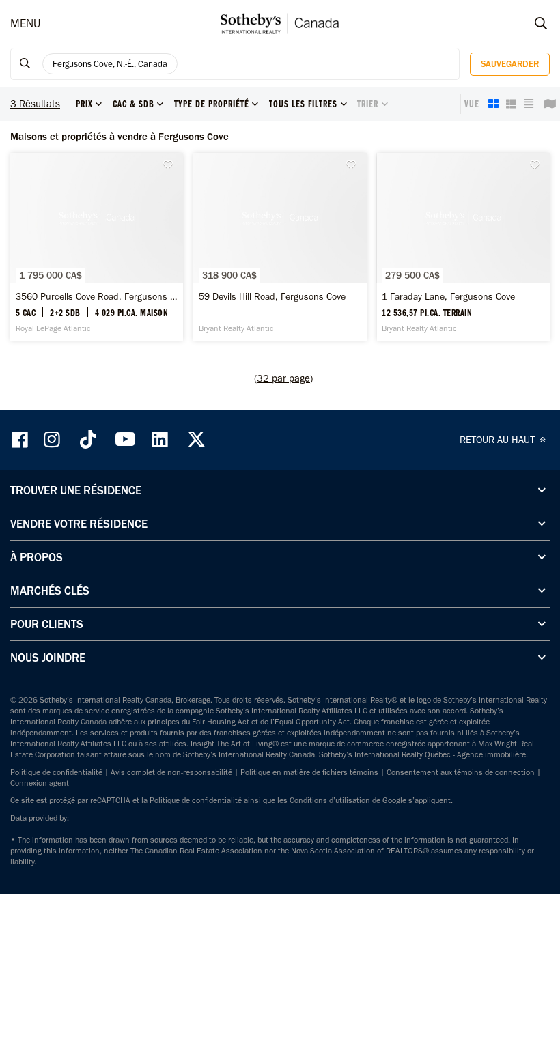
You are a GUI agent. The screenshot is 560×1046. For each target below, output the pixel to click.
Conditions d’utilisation (330, 800)
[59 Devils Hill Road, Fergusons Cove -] (279, 247)
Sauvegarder (510, 64)
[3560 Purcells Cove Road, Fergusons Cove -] (96, 247)
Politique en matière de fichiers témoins (309, 772)
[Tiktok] (88, 439)
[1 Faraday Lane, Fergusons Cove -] (463, 247)
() (283, 378)
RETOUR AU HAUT (498, 440)
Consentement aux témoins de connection (461, 772)
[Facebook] (21, 439)
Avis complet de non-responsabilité (171, 772)
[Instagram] (53, 439)
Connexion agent (39, 783)
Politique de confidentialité (56, 772)
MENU (25, 23)
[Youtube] (124, 439)
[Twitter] (196, 439)
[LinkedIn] (160, 439)
